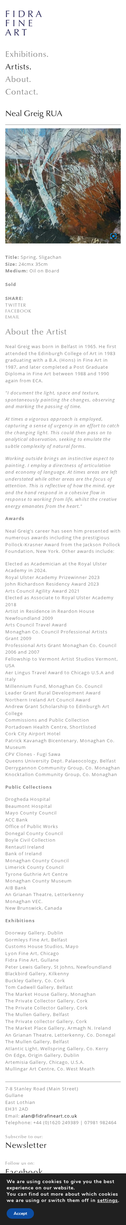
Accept (20, 1213)
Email (12, 317)
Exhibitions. (27, 54)
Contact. (21, 91)
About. (18, 79)
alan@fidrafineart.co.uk (49, 1116)
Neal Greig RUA (33, 113)
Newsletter (26, 1145)
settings (107, 1200)
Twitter (15, 305)
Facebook (18, 311)
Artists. (18, 66)
